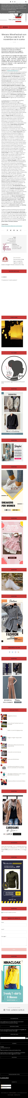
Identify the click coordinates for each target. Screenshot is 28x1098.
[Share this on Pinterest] (14, 230)
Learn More (11, 12)
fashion (22, 847)
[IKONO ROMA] (12, 347)
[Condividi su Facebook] (7, 230)
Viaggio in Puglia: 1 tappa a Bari (15, 737)
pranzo (10, 849)
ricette (15, 849)
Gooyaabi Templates (14, 1094)
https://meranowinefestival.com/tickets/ (11, 226)
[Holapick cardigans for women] (12, 836)
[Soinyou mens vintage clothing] (12, 434)
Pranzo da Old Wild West (13, 759)
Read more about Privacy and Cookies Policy (10, 1050)
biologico (14, 846)
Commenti (4, 1087)
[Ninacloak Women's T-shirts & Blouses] (12, 1001)
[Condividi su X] (11, 230)
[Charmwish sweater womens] (8, 912)
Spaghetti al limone (12, 716)
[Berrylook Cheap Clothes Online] (12, 461)
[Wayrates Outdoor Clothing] (12, 902)
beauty (3, 846)
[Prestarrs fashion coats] (12, 641)
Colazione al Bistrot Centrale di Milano (16, 781)
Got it (18, 12)
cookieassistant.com (5, 1047)
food (3, 849)
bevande (8, 846)
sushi (21, 849)
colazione (5, 847)
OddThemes (12, 1092)
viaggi (25, 849)
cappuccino (24, 846)
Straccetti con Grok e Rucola (14, 752)
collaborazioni (14, 847)
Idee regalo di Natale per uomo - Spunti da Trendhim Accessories (16, 774)
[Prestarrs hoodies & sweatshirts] (12, 704)
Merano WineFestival (12, 70)
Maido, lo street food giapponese (15, 730)
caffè (18, 846)
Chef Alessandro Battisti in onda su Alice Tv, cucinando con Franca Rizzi (16, 767)
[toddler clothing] (12, 563)
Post (3, 1085)
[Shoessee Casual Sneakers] (12, 512)
